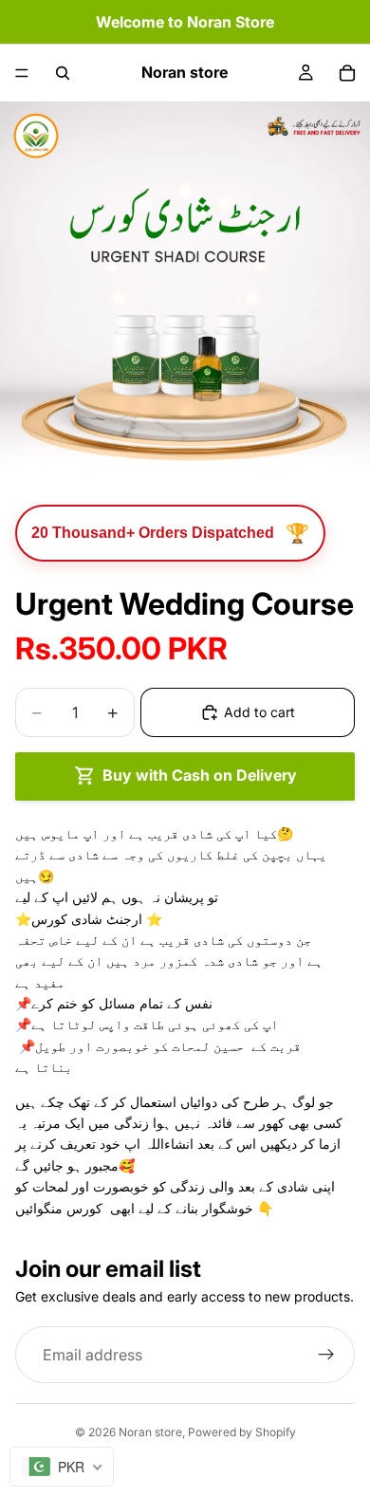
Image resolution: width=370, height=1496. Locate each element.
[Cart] (347, 73)
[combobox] (61, 1467)
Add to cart (259, 712)
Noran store (150, 1432)
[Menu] (22, 73)
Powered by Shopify (242, 1432)
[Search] (62, 73)
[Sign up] (326, 1355)
